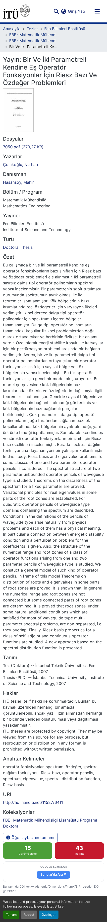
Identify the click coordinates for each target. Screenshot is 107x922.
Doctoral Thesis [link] (18, 247)
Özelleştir (49, 915)
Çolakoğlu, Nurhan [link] (20, 164)
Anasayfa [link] (11, 28)
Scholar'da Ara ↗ (53, 874)
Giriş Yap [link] (76, 11)
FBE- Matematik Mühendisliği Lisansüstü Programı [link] (34, 34)
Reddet (29, 915)
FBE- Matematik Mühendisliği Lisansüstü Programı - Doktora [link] (34, 40)
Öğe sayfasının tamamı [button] (32, 837)
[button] (16, 11)
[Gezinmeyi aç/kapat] (97, 11)
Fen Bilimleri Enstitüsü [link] (64, 28)
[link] (53, 147)
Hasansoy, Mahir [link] (18, 182)
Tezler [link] (32, 28)
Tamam (11, 915)
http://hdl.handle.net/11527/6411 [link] (33, 802)
